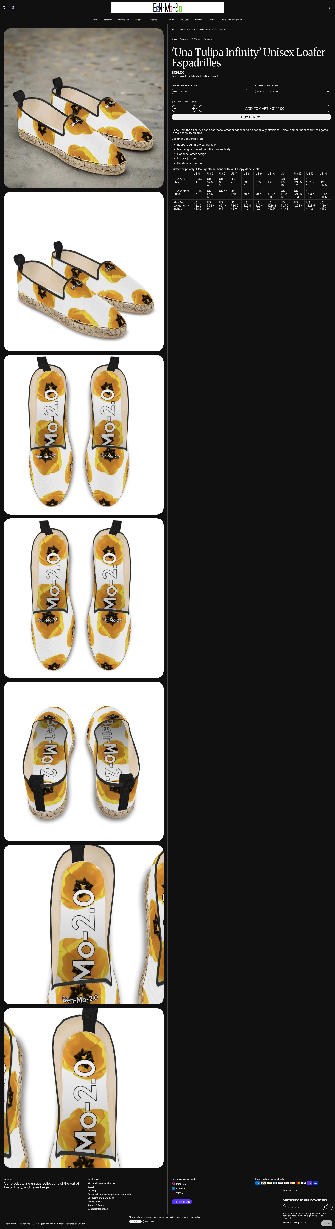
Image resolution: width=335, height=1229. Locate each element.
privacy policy (299, 1222)
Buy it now (251, 117)
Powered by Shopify (75, 1223)
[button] (4, 7)
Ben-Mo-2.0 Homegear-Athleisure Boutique (44, 1223)
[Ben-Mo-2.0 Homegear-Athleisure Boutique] (167, 7)
